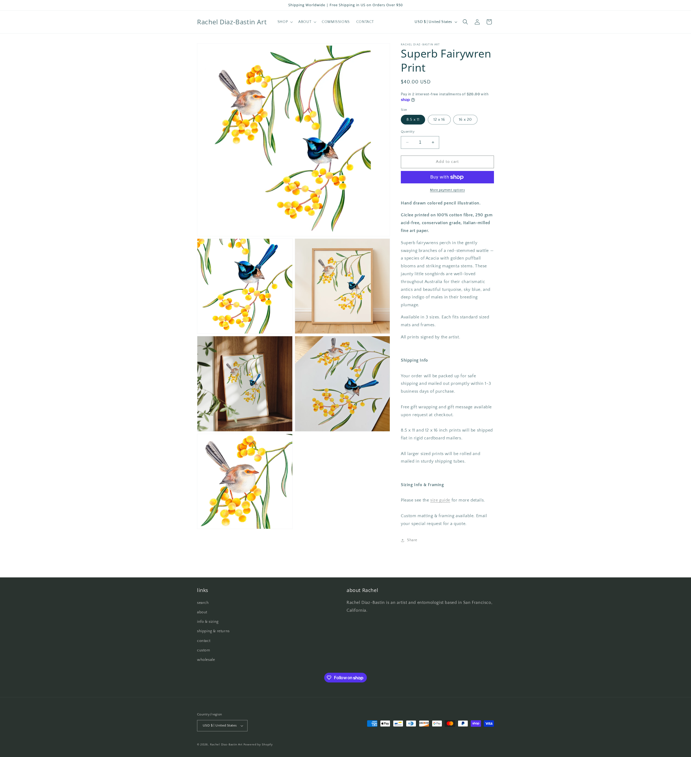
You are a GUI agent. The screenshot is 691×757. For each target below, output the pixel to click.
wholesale (206, 660)
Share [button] (412, 540)
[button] (284, 22)
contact (203, 641)
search (203, 603)
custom (203, 650)
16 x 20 (465, 119)
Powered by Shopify (258, 744)
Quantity (408, 131)
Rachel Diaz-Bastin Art (226, 744)
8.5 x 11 (413, 119)
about (202, 612)
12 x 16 (439, 119)
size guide (440, 500)
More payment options (447, 190)
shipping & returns (213, 631)
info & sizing (208, 622)
